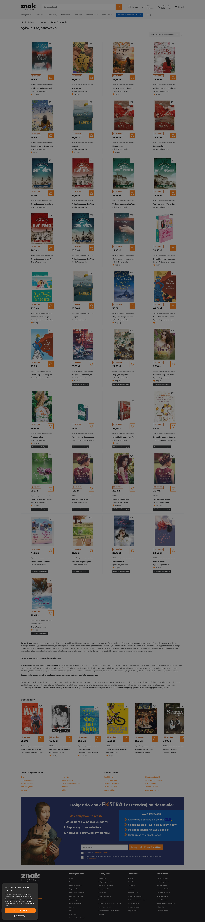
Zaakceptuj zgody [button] (20, 911)
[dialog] (20, 901)
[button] (20, 915)
